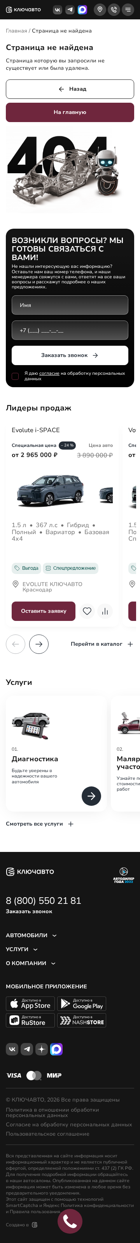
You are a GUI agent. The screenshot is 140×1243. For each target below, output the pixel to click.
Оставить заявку (43, 611)
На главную (70, 112)
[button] (39, 644)
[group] (56, 754)
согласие (49, 373)
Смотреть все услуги (34, 824)
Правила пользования (35, 1212)
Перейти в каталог (96, 644)
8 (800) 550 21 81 (43, 901)
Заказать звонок (64, 355)
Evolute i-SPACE (36, 430)
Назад (77, 89)
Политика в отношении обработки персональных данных (52, 1112)
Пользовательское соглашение (47, 1134)
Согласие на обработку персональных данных (69, 1124)
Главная (16, 30)
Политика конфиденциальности (97, 1205)
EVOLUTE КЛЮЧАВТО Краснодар (52, 587)
